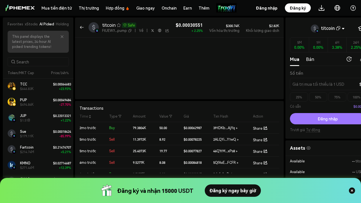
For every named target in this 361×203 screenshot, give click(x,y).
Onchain (169, 7)
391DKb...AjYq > (225, 128)
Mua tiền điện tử (56, 7)
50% (318, 97)
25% (299, 97)
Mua (294, 59)
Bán (310, 59)
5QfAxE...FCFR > (225, 162)
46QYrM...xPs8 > (225, 151)
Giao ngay (145, 7)
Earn (187, 7)
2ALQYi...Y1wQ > (226, 139)
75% (337, 97)
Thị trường (89, 7)
